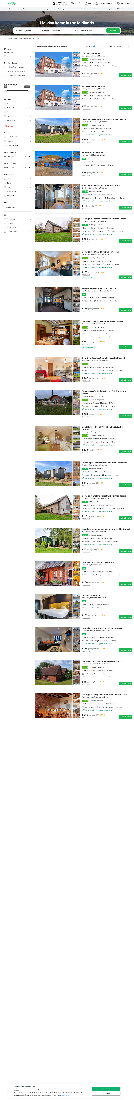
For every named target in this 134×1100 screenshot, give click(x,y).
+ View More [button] (8, 126)
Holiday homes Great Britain (22, 38)
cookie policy (65, 1095)
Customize (106, 1093)
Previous (39, 64)
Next (68, 64)
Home (10, 38)
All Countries (121, 9)
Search (113, 31)
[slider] (5, 90)
